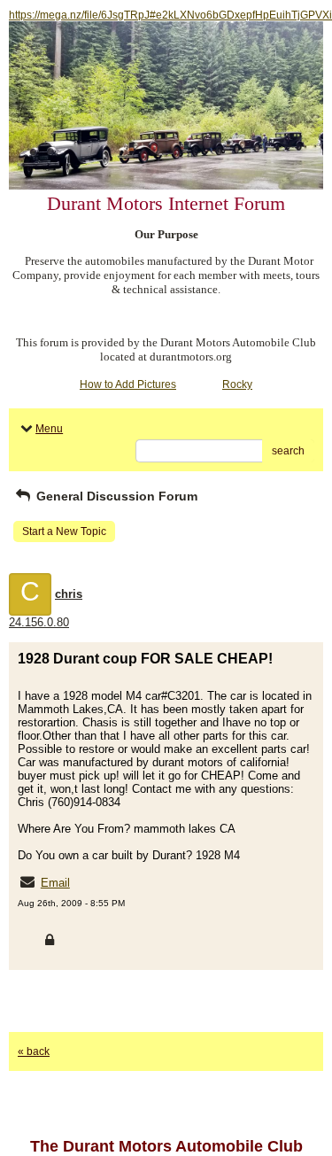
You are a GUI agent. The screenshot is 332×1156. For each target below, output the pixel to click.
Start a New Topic (64, 531)
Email (55, 882)
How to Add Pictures (128, 384)
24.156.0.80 (39, 622)
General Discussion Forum (115, 496)
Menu (49, 429)
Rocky (237, 384)
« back (34, 1051)
